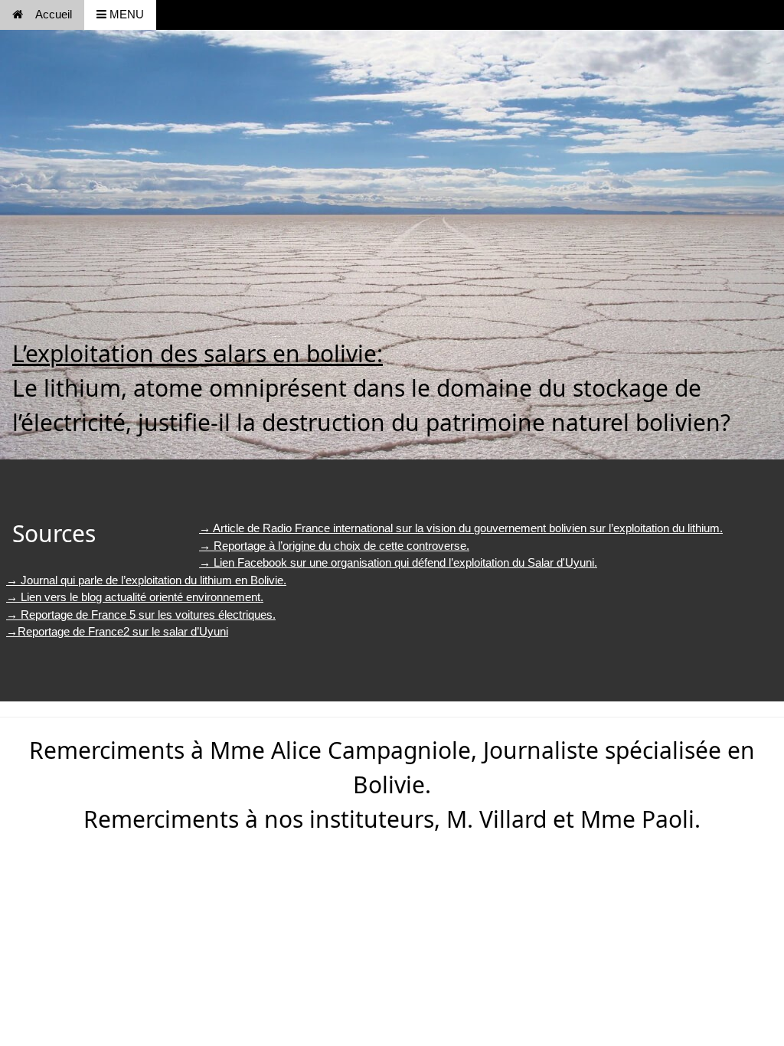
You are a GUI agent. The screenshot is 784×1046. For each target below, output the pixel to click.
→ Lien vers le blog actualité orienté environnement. (134, 596)
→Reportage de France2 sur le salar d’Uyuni (117, 631)
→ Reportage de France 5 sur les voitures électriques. (141, 614)
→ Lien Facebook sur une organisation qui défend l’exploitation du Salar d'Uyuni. (398, 562)
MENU (125, 14)
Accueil (53, 14)
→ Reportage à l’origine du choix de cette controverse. (334, 545)
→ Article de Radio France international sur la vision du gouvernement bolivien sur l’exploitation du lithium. (461, 527)
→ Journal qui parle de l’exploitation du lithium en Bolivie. (146, 580)
